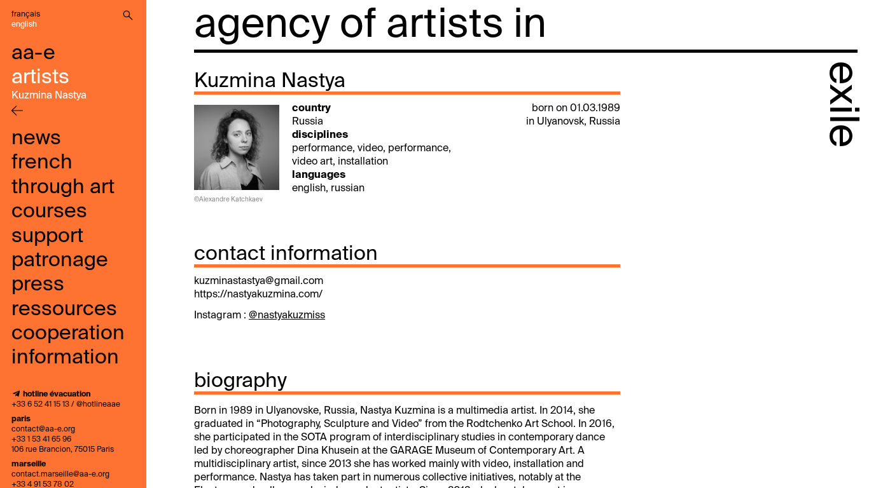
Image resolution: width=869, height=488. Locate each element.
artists (40, 77)
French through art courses (63, 187)
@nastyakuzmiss (287, 316)
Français (25, 14)
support (47, 236)
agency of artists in (370, 25)
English (24, 25)
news (36, 138)
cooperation (68, 333)
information (65, 358)
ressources (64, 309)
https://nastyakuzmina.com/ (258, 295)
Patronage (59, 260)
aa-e (33, 53)
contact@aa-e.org (43, 429)
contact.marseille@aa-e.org (60, 474)
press (37, 284)
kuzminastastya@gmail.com (258, 281)
